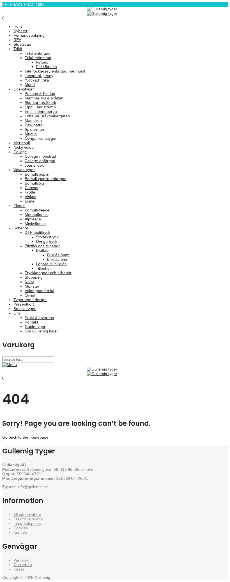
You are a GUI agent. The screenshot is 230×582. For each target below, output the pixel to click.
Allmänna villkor (27, 514)
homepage (39, 437)
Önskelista (22, 564)
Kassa (18, 569)
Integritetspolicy (27, 523)
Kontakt (20, 532)
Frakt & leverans (28, 519)
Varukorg (21, 560)
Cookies (20, 528)
